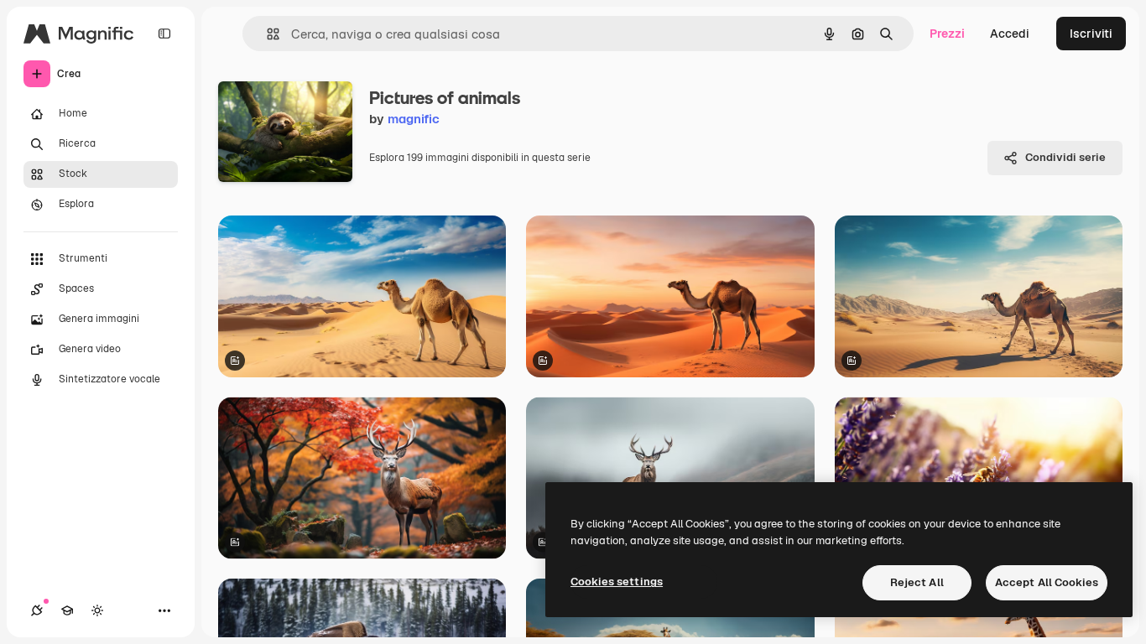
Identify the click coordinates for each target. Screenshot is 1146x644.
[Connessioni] (36, 610)
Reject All (917, 582)
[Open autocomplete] (266, 34)
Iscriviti (1091, 33)
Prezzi (947, 33)
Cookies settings (616, 581)
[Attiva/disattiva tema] (97, 610)
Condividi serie (1065, 157)
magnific (414, 119)
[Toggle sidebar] (164, 33)
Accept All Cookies (1046, 582)
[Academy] (67, 610)
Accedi (1009, 33)
